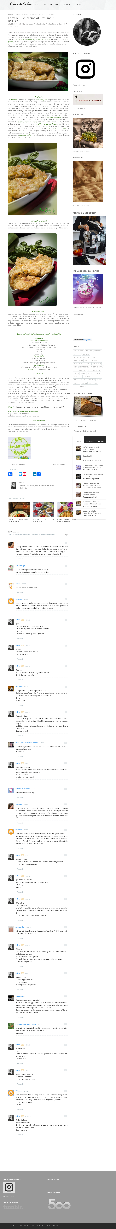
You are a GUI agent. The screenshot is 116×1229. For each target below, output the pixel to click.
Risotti (76, 373)
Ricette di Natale (97, 367)
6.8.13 (21, 543)
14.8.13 (28, 1116)
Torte (98, 373)
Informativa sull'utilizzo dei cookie (85, 431)
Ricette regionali (94, 370)
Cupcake (86, 354)
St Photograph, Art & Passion (26, 1024)
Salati (83, 373)
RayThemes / (40, 1225)
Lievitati (94, 360)
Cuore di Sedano (21, 4)
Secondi (18, 14)
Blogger (55, 1225)
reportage (93, 383)
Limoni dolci (87, 456)
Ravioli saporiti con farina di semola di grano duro (93, 466)
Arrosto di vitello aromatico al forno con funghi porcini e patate (92, 513)
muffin (84, 383)
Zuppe (99, 380)
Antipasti (29, 24)
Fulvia (18, 620)
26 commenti (13, 26)
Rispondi (20, 559)
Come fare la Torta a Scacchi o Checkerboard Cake (92, 504)
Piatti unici (97, 364)
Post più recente (18, 465)
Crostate (77, 354)
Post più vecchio (59, 465)
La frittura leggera (14, 416)
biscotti (77, 383)
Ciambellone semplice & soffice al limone (92, 494)
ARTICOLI (48, 4)
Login (66, 535)
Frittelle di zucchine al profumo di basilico (31, 19)
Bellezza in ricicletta (23, 789)
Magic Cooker (44, 369)
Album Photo (78, 351)
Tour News (78, 377)
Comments (90, 441)
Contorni (98, 351)
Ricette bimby (39, 24)
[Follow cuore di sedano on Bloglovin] (89, 339)
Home (10, 14)
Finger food (78, 360)
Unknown (19, 599)
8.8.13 (28, 973)
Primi (75, 367)
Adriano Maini (20, 927)
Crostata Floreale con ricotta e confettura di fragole (91, 486)
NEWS (57, 4)
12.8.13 (26, 1091)
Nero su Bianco (79, 364)
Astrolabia (19, 996)
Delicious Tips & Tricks (82, 357)
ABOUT (38, 4)
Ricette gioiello (52, 24)
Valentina (19, 804)
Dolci (94, 357)
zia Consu (19, 687)
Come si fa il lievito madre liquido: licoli (93, 475)
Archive (101, 441)
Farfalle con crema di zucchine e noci (91, 448)
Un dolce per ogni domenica (84, 380)
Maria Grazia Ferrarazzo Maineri (27, 743)
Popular (78, 441)
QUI (62, 407)
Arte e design (20, 566)
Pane (89, 364)
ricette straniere (80, 386)
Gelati (87, 360)
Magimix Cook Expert (84, 212)
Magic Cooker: (13, 414)
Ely (17, 543)
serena (18, 584)
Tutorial (87, 377)
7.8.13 (26, 830)
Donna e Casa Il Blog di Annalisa (52, 425)
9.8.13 (26, 996)
